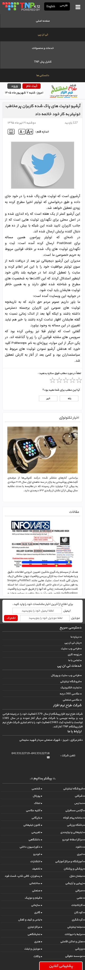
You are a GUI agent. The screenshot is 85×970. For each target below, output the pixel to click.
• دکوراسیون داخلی (30, 847)
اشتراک (10, 618)
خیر (48, 398)
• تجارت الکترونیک (70, 688)
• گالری (38, 912)
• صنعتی (37, 890)
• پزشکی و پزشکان (74, 869)
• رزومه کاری (74, 654)
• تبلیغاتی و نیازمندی (72, 832)
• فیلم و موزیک (33, 898)
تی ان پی (43, 34)
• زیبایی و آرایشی (75, 883)
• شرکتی (80, 796)
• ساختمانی (35, 883)
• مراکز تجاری (34, 927)
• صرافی (80, 890)
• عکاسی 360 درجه (70, 694)
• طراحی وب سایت (71, 649)
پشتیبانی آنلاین (61, 966)
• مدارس (79, 803)
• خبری (81, 854)
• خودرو (37, 854)
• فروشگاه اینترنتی (70, 681)
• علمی (80, 898)
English (51, 6)
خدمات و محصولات (43, 48)
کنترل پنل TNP (42, 62)
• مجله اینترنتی (76, 927)
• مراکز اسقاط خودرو (73, 840)
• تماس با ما (74, 660)
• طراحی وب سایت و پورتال (66, 675)
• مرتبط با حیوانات (74, 934)
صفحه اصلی (43, 21)
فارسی (64, 5)
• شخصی (36, 789)
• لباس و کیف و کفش (30, 920)
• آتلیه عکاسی (34, 810)
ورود (14, 86)
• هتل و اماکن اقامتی (72, 941)
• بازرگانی (36, 818)
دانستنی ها (42, 75)
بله (69, 398)
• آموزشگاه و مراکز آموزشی (70, 861)
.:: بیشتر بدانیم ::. (43, 778)
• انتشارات (36, 861)
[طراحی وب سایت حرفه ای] (21, 6)
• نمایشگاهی (34, 934)
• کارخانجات (78, 905)
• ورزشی (80, 949)
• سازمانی (36, 905)
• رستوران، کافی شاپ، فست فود (23, 876)
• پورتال (37, 796)
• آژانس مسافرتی (75, 810)
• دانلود (80, 847)
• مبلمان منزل (77, 876)
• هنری (38, 941)
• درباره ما (75, 637)
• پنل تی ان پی (72, 643)
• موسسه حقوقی (75, 956)
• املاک (38, 803)
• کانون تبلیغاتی (32, 825)
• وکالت (37, 956)
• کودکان (79, 912)
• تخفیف (37, 869)
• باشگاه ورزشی (76, 825)
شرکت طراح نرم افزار (67, 705)
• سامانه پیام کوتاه (74, 818)
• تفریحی (36, 832)
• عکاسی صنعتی (72, 700)
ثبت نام (31, 86)
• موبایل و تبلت (33, 949)
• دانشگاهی (35, 840)
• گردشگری (78, 920)
